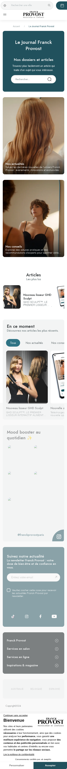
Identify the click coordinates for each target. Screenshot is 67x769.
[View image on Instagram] (20, 457)
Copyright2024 (13, 706)
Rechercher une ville (21, 5)
